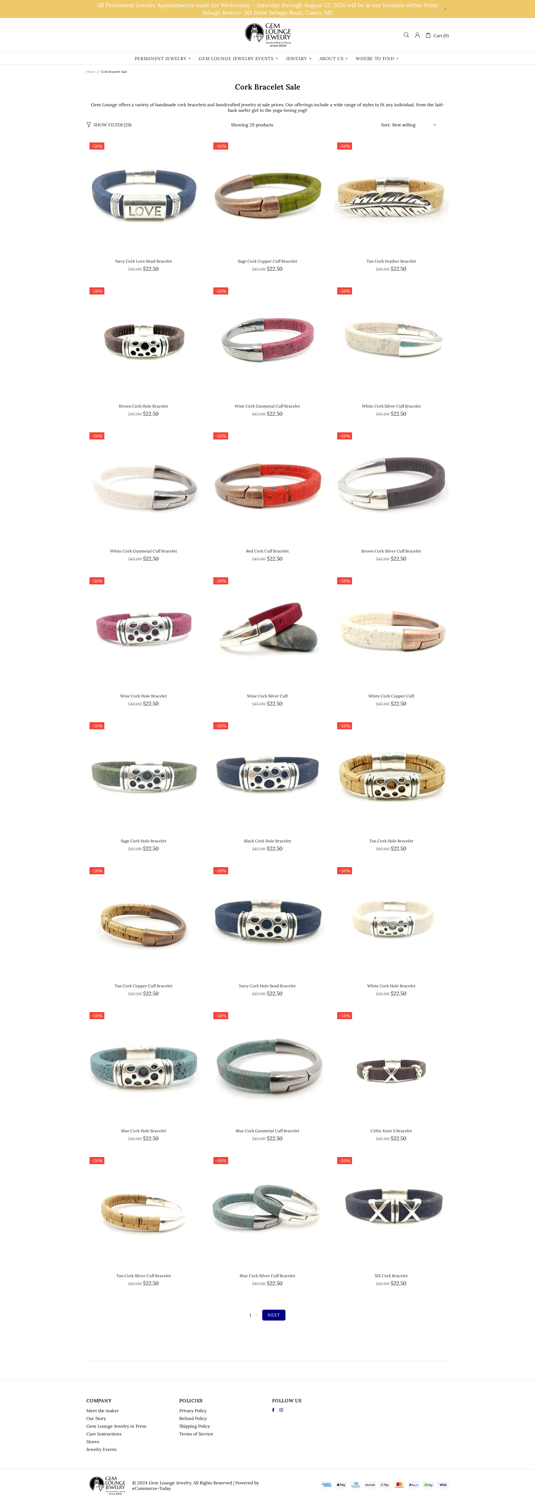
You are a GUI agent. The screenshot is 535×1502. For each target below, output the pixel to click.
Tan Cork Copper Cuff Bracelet (143, 986)
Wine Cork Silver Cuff (267, 696)
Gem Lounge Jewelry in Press (116, 1426)
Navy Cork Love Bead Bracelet (143, 261)
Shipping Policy (194, 1426)
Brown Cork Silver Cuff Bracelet (391, 551)
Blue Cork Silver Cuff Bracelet (267, 1275)
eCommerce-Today (151, 1488)
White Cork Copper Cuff (391, 696)
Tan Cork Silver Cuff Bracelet (143, 1275)
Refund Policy (193, 1418)
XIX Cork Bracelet (391, 1275)
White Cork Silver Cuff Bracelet (391, 406)
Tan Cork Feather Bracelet (391, 261)
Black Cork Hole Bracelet (267, 841)
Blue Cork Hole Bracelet (143, 1130)
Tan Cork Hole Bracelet (391, 841)
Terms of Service (196, 1434)
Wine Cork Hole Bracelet (143, 696)
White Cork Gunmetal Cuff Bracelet (143, 551)
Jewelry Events (101, 1449)
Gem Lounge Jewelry (267, 35)
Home (90, 72)
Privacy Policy (193, 1410)
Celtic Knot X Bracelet (391, 1130)
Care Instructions (103, 1434)
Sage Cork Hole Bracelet (143, 841)
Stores (92, 1441)
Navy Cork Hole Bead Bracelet (267, 986)
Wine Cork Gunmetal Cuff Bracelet (267, 406)
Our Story (96, 1418)
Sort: (386, 125)
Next (274, 1315)
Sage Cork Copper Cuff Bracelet (267, 261)
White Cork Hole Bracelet (391, 986)
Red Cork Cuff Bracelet (267, 551)
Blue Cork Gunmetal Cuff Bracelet (267, 1130)
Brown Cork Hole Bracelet (143, 406)
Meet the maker (102, 1410)
